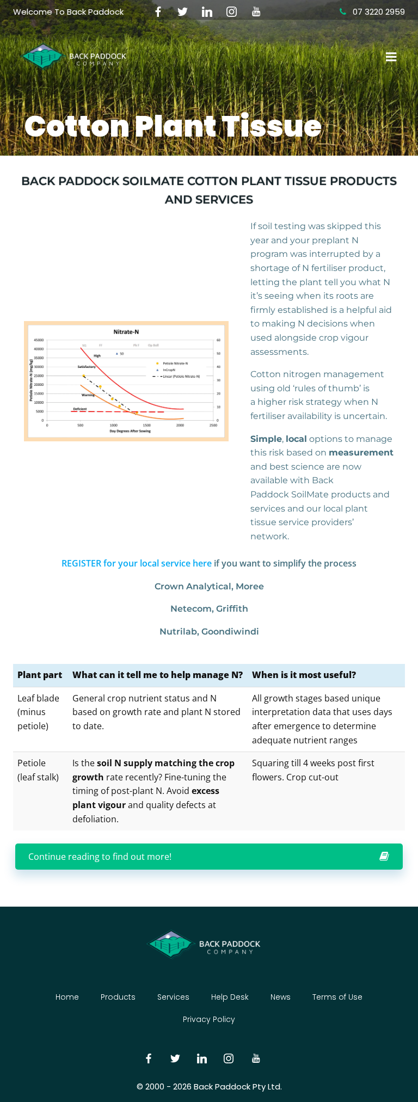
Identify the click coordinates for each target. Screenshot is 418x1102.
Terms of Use (337, 997)
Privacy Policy (209, 1019)
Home (67, 997)
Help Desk (230, 997)
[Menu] (390, 57)
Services (173, 997)
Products (118, 997)
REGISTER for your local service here (137, 563)
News (281, 997)
